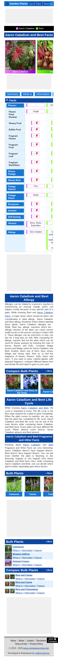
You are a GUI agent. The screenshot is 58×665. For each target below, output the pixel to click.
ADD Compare (52, 640)
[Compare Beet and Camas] (9, 576)
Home (13, 640)
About (21, 640)
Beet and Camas (23, 575)
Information (43, 94)
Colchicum (18, 547)
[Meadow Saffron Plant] (8, 555)
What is (27, 94)
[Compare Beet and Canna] (9, 584)
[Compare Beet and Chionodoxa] (9, 591)
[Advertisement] (29, 16)
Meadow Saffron (21, 554)
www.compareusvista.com (36, 648)
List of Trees (35, 4)
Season (38, 550)
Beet (52, 71)
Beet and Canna (23, 582)
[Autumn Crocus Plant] (8, 563)
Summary (12, 94)
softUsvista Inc (42, 653)
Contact (30, 640)
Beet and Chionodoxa (26, 589)
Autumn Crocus (21, 561)
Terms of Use (21, 644)
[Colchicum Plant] (8, 548)
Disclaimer (41, 640)
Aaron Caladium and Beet (34, 408)
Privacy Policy (36, 644)
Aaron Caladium (20, 71)
